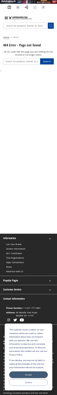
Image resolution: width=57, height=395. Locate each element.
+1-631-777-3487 (23, 308)
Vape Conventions (15, 262)
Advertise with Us (14, 271)
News (9, 266)
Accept (28, 374)
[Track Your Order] (43, 8)
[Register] (35, 8)
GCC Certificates (14, 253)
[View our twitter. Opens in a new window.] (15, 320)
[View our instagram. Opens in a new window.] (8, 320)
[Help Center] (9, 8)
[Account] (26, 8)
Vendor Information (16, 248)
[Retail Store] (18, 8)
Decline (28, 382)
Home (6, 37)
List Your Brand (13, 244)
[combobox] (24, 26)
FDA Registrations (15, 257)
